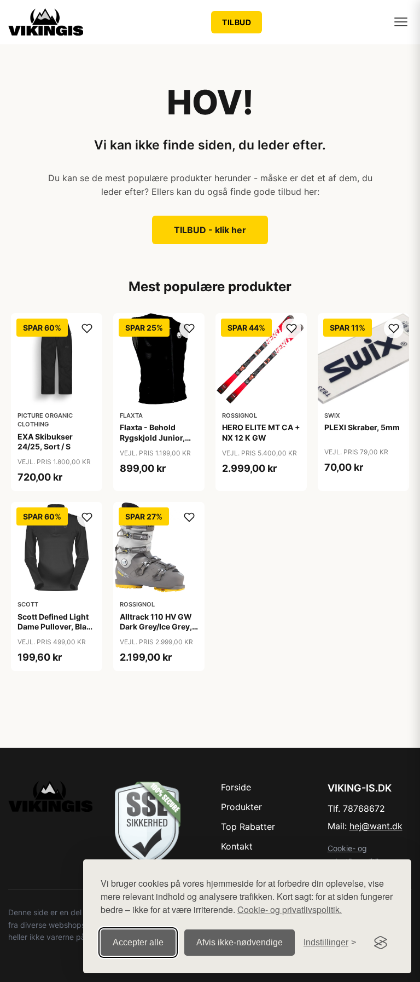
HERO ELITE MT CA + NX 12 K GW (261, 432)
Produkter (241, 806)
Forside (236, 787)
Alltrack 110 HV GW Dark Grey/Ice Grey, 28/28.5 (156, 626)
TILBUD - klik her (210, 229)
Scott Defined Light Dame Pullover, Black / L (56, 626)
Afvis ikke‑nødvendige (239, 942)
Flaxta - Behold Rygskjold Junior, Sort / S (152, 437)
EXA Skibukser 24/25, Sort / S (45, 441)
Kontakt (237, 846)
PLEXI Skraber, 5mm (362, 427)
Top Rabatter (248, 826)
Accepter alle (138, 942)
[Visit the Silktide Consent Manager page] (381, 942)
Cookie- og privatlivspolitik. (289, 909)
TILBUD (236, 22)
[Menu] (401, 22)
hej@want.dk (375, 826)
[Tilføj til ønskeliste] (87, 328)
